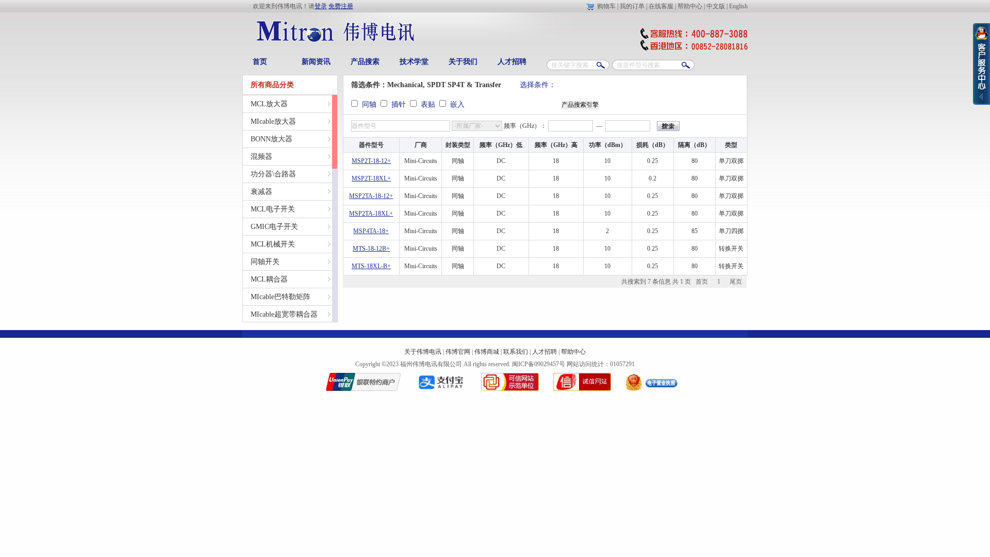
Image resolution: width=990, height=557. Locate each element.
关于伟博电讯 (422, 351)
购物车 (606, 6)
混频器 (261, 156)
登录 (321, 6)
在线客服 (661, 6)
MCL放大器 (269, 104)
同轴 (368, 104)
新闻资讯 (316, 61)
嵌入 (455, 104)
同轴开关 (265, 262)
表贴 (427, 104)
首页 (260, 61)
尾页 (736, 281)
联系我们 (515, 351)
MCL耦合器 (269, 279)
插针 (397, 104)
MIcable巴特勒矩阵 (280, 297)
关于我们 (463, 61)
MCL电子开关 (273, 209)
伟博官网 (458, 351)
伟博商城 (486, 351)
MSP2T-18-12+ (371, 161)
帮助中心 (690, 6)
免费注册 (340, 6)
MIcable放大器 (273, 121)
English (738, 6)
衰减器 (261, 191)
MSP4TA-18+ (371, 231)
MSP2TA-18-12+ (371, 196)
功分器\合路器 (273, 174)
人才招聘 (512, 61)
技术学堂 (414, 61)
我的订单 (632, 6)
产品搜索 (365, 61)
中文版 (715, 6)
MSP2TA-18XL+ (371, 213)
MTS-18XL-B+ (371, 266)
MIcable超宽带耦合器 (284, 314)
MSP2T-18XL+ (371, 178)
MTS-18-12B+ (371, 248)
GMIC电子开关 (274, 227)
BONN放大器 (271, 139)
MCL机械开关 (273, 244)
